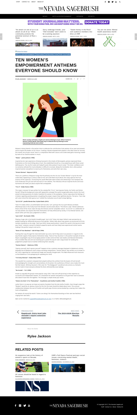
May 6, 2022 (83, 34)
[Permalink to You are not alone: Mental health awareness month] (82, 41)
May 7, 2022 (56, 36)
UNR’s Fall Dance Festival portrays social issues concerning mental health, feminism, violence (68, 357)
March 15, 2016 (40, 378)
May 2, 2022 (113, 34)
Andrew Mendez (57, 361)
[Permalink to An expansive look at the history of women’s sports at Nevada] (32, 367)
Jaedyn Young (20, 36)
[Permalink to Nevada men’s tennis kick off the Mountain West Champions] (109, 41)
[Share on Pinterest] (84, 79)
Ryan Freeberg (20, 359)
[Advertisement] (105, 78)
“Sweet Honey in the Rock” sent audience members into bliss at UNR (54, 32)
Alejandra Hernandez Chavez (25, 378)
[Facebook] (105, 2)
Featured (40, 54)
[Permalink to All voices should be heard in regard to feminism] (32, 386)
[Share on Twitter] (77, 79)
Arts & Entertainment (25, 54)
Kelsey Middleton (103, 34)
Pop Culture (64, 54)
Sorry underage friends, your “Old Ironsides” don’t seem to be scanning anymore (26, 32)
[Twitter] (112, 2)
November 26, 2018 (68, 361)
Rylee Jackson (20, 79)
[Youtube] (116, 2)
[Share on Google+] (80, 79)
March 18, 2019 (32, 79)
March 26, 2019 (30, 359)
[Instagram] (109, 2)
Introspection (51, 54)
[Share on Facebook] (74, 79)
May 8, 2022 (28, 36)
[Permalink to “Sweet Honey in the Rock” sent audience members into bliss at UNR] (55, 42)
